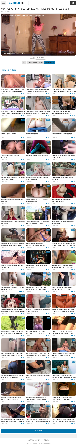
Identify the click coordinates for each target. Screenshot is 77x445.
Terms (46, 440)
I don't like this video (33, 58)
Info (24, 62)
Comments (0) (49, 62)
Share (41, 62)
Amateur (16, 3)
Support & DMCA (34, 440)
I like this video (31, 58)
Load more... (38, 431)
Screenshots (32, 62)
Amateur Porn (36, 443)
